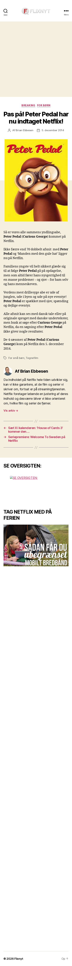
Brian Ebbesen (24, 130)
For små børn (16, 358)
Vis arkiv (10, 410)
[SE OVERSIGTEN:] (36, 489)
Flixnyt (18, 958)
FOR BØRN (44, 105)
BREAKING (28, 105)
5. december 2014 (53, 130)
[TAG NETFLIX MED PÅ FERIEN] (36, 545)
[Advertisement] (36, 59)
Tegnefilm (32, 358)
